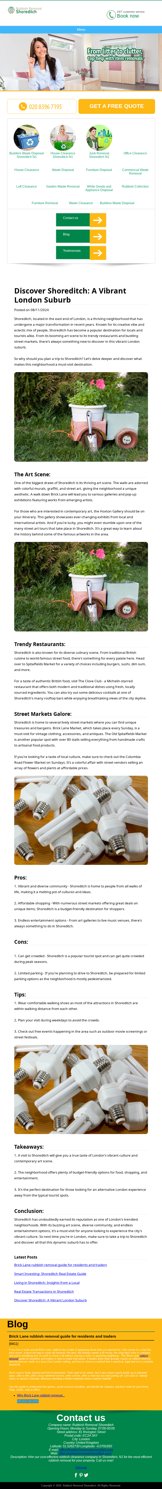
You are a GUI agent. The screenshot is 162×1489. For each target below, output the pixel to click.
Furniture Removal (45, 203)
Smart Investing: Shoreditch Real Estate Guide (50, 1273)
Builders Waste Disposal (117, 203)
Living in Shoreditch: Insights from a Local (47, 1282)
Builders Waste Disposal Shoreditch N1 (26, 155)
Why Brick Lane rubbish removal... (41, 1395)
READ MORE (28, 1401)
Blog (66, 234)
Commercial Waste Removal (135, 171)
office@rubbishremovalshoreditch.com (86, 1449)
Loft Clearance (26, 186)
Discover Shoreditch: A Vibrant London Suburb (50, 1300)
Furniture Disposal (99, 170)
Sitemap (81, 1467)
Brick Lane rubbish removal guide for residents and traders (60, 1265)
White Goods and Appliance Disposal (99, 188)
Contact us (70, 218)
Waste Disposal (63, 170)
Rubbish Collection (135, 186)
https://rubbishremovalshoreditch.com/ (85, 1453)
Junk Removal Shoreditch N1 (99, 155)
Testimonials (72, 250)
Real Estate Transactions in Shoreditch (44, 1291)
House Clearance (26, 170)
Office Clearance (135, 153)
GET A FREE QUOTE (116, 106)
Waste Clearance (81, 203)
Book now (128, 16)
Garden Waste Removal (63, 186)
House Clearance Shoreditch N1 (63, 155)
